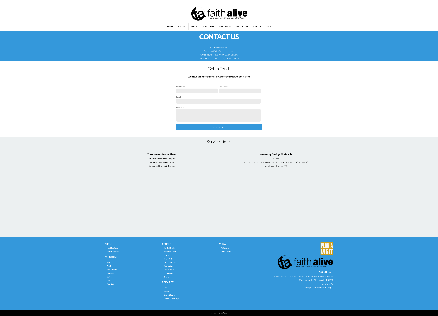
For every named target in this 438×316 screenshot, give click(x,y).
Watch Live (242, 26)
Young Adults (112, 269)
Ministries (208, 26)
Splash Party (168, 259)
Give (268, 26)
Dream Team (168, 273)
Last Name (223, 87)
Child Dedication (170, 262)
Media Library (226, 251)
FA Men (109, 277)
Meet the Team (112, 248)
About (182, 26)
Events (257, 26)
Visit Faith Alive (169, 248)
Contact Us (219, 127)
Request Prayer (169, 295)
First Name (180, 87)
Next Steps (225, 26)
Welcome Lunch (170, 251)
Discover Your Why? (171, 299)
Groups (166, 255)
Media (194, 26)
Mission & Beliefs (113, 251)
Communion (168, 266)
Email (178, 97)
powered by (219, 313)
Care (108, 280)
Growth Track (169, 270)
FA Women (111, 273)
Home (170, 26)
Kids (108, 262)
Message (180, 107)
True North (111, 284)
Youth (109, 266)
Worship (167, 291)
